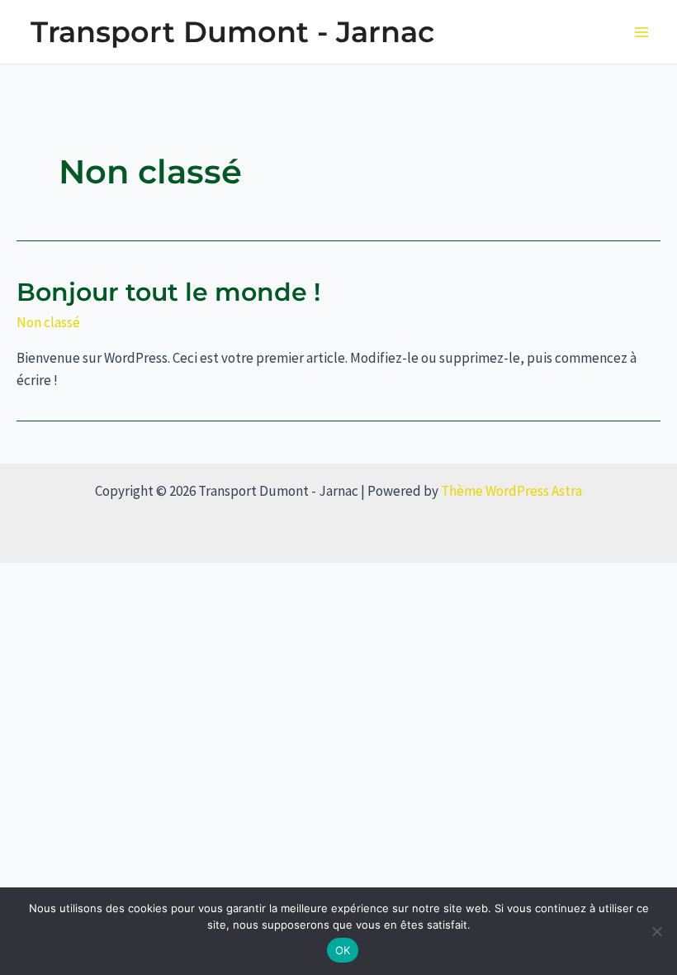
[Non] (656, 931)
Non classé (48, 322)
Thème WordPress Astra (511, 491)
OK (343, 950)
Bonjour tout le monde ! (168, 292)
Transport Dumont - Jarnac (232, 32)
